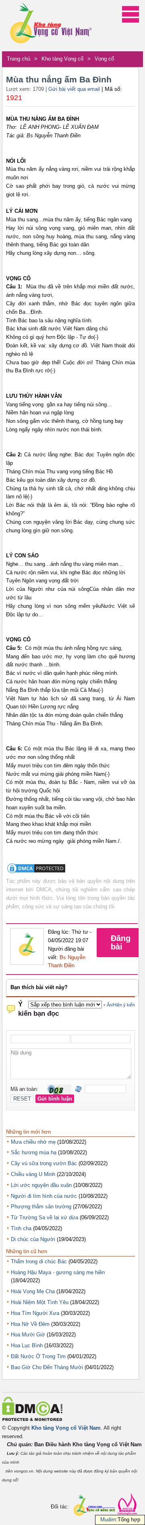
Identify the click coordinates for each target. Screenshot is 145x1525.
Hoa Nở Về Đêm (30, 1324)
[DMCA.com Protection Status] (36, 873)
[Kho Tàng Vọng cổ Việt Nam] (50, 25)
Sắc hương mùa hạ (33, 1152)
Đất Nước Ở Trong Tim (38, 1356)
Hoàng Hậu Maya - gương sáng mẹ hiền (58, 1272)
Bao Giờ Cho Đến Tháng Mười (47, 1367)
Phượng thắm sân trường (41, 1207)
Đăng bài (120, 942)
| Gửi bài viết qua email (73, 89)
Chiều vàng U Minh (33, 1174)
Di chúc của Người (33, 1239)
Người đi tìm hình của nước (44, 1196)
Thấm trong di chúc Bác (39, 1261)
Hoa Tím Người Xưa (35, 1313)
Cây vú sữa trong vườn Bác (44, 1163)
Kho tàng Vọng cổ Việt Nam (66, 1428)
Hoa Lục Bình (27, 1345)
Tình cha (21, 1228)
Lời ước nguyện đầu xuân (41, 1185)
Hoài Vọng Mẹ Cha (33, 1291)
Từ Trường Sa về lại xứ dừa (44, 1217)
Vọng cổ (104, 59)
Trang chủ (18, 59)
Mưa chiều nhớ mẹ (33, 1142)
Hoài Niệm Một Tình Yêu (39, 1302)
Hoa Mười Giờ (28, 1335)
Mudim (108, 1520)
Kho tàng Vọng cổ (62, 59)
